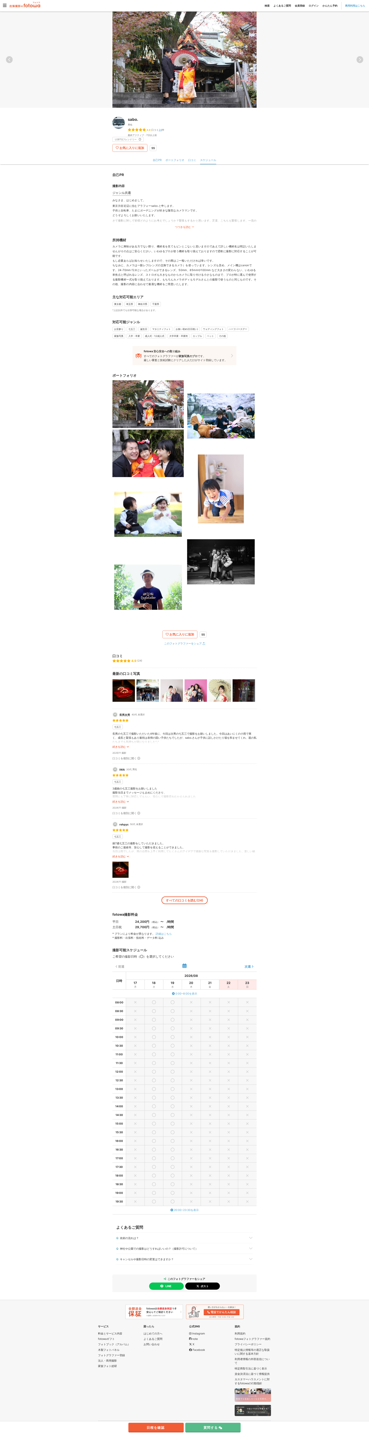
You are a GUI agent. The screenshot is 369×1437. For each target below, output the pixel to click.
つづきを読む (183, 227)
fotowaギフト (106, 1338)
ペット (210, 336)
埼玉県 (129, 304)
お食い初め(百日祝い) (187, 329)
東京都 (117, 304)
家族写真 (118, 336)
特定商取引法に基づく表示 (251, 1368)
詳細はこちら (164, 933)
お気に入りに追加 (132, 148)
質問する (211, 1427)
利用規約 (240, 1333)
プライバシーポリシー (248, 1344)
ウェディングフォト (213, 329)
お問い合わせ (152, 1344)
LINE (168, 1286)
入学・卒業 (134, 336)
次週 (248, 966)
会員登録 (300, 5)
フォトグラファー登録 (111, 1355)
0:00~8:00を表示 (186, 993)
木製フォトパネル (109, 1349)
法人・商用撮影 (107, 1360)
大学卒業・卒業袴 (178, 336)
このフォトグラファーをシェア (183, 643)
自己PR (157, 160)
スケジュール (208, 160)
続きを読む (119, 746)
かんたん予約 (329, 5)
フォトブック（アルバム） (114, 1344)
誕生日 (143, 329)
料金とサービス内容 (110, 1333)
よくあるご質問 (282, 5)
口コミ (192, 160)
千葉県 (155, 304)
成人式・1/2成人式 (154, 336)
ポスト (205, 1286)
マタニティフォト (161, 329)
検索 (267, 5)
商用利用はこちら (355, 5)
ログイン (314, 5)
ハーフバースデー (238, 329)
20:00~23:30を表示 (186, 1210)
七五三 (131, 329)
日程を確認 (156, 1427)
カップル (197, 336)
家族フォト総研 (107, 1366)
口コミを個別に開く (124, 758)
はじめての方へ (153, 1333)
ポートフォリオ (174, 160)
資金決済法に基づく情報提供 (252, 1373)
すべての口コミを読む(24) (184, 900)
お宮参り (118, 329)
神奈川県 (142, 304)
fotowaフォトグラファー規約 (252, 1338)
